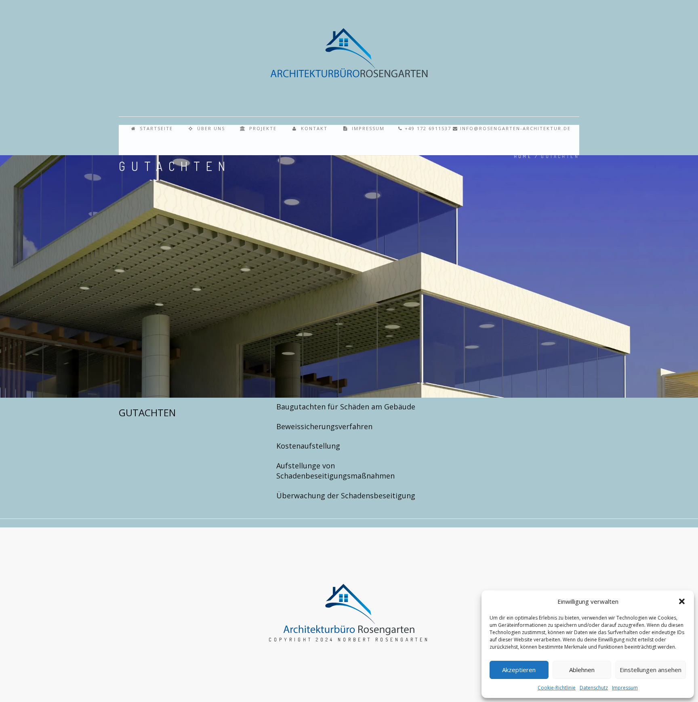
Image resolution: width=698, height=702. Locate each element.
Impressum (625, 687)
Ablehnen (582, 670)
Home (523, 156)
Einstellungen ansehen (650, 670)
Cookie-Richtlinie (557, 687)
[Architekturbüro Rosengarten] (349, 52)
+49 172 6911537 (427, 128)
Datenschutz (594, 687)
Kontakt (313, 128)
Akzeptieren (519, 670)
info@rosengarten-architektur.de (514, 128)
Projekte (262, 128)
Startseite (155, 128)
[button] (682, 601)
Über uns (210, 128)
